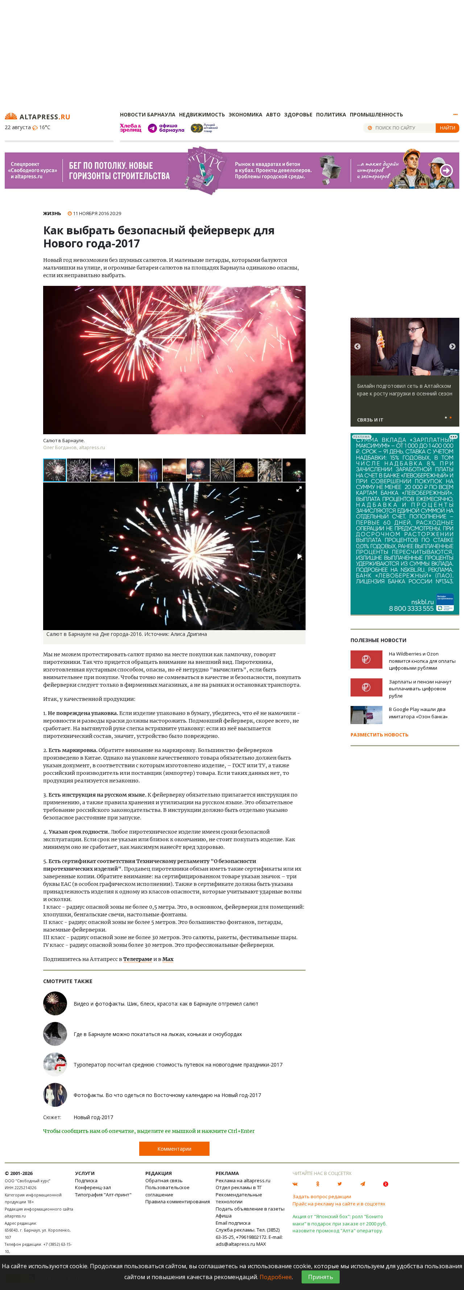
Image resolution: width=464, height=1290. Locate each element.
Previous (357, 346)
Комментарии (174, 1148)
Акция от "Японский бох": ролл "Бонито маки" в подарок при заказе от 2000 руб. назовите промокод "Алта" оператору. (340, 1223)
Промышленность (376, 114)
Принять (320, 1277)
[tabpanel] (405, 375)
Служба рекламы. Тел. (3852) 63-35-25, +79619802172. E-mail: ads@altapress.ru (249, 1237)
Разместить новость (380, 734)
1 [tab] (446, 418)
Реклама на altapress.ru (243, 1180)
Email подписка (233, 1223)
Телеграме (137, 959)
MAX (261, 1244)
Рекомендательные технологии (239, 1198)
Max (167, 959)
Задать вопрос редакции (322, 1196)
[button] (79, 470)
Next (452, 346)
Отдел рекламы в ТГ (239, 1187)
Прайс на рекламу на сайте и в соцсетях (339, 1203)
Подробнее (276, 1277)
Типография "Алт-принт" (103, 1194)
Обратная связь (164, 1180)
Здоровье (298, 114)
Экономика (245, 114)
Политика (331, 114)
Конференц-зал (93, 1187)
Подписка (86, 1180)
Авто (273, 114)
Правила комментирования (177, 1201)
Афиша (224, 1215)
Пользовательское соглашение (167, 1191)
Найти (447, 127)
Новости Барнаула (147, 114)
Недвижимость (202, 114)
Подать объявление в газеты (250, 1208)
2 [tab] (450, 418)
